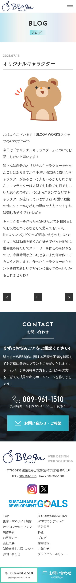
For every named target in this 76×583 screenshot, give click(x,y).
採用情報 (43, 543)
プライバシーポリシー (52, 554)
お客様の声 (10, 537)
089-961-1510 (28, 476)
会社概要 (8, 543)
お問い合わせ (11, 554)
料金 (40, 532)
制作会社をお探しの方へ (18, 548)
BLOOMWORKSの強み (52, 516)
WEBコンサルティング (17, 526)
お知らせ (43, 548)
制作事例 (8, 532)
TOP (6, 516)
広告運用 (43, 526)
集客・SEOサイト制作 (17, 521)
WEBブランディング (51, 521)
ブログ (42, 537)
